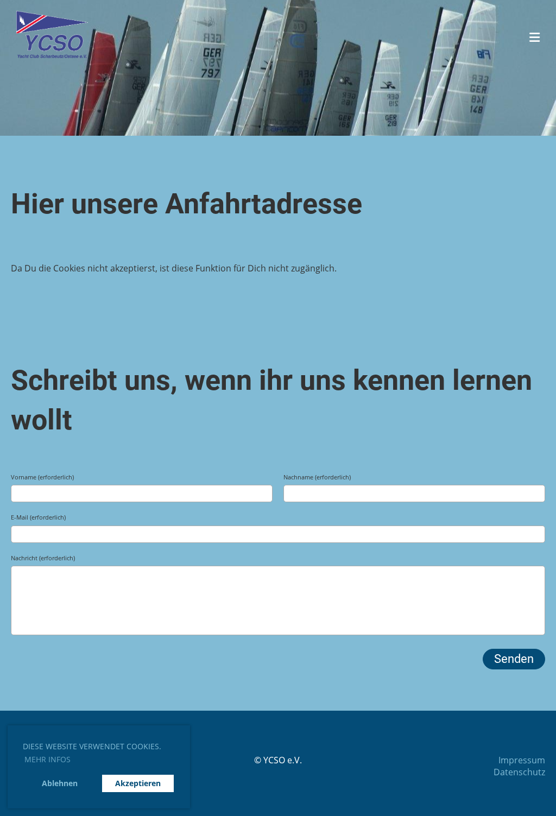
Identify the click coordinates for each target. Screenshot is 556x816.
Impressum (521, 760)
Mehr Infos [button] (47, 759)
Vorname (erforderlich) (42, 477)
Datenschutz (519, 772)
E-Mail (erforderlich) (38, 517)
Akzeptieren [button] (138, 783)
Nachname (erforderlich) (317, 477)
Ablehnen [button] (60, 783)
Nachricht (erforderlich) (43, 558)
